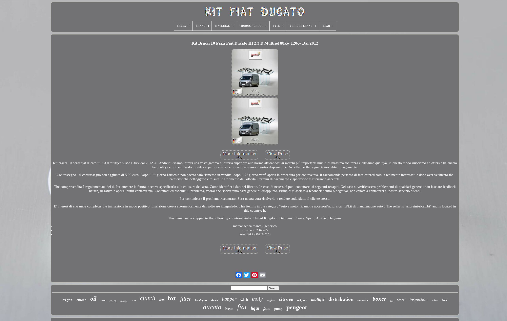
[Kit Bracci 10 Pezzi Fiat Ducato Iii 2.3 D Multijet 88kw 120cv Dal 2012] (254, 73)
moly (257, 299)
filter (185, 299)
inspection (419, 299)
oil (93, 298)
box (391, 301)
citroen (286, 299)
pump (278, 309)
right (67, 300)
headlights (201, 300)
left (161, 300)
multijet (317, 299)
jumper (229, 299)
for (172, 298)
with (244, 299)
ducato (212, 307)
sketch (214, 300)
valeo (434, 300)
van (133, 300)
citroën (81, 300)
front (266, 309)
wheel (401, 300)
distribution (341, 299)
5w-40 (444, 300)
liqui (255, 308)
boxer (379, 298)
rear (102, 300)
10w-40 (112, 301)
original (302, 300)
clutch (147, 298)
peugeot (296, 307)
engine (271, 300)
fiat (242, 307)
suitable (123, 301)
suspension (363, 300)
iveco (229, 309)
